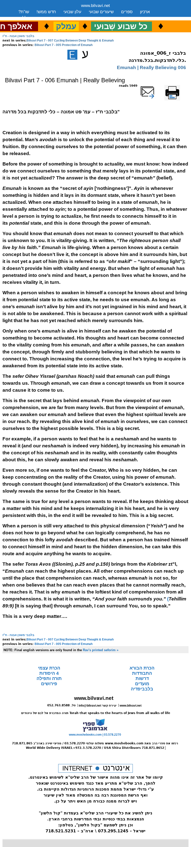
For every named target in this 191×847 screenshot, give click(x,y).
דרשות (142, 678)
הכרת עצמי (49, 668)
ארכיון (145, 11)
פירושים (49, 683)
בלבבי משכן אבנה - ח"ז (18, 36)
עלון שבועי (72, 11)
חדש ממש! (46, 11)
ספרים (127, 11)
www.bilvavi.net (95, 5)
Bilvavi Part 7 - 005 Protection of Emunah (64, 45)
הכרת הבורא (142, 668)
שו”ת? (23, 11)
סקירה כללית (29, 18)
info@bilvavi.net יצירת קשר (98, 705)
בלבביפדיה (142, 688)
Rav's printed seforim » (100, 650)
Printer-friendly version (178, 88)
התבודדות (142, 673)
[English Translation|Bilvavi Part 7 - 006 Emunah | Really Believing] (72, 55)
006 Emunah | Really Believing (151, 67)
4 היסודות (49, 673)
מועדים (142, 683)
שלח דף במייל (154, 85)
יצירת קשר (58, 18)
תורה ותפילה (49, 678)
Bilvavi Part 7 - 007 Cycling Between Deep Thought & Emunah (70, 40)
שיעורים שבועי (101, 11)
